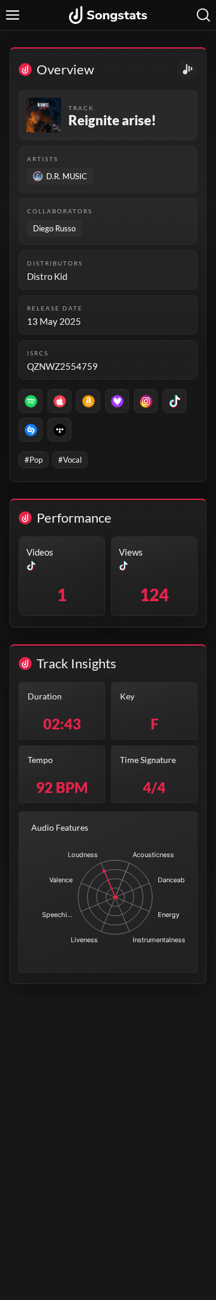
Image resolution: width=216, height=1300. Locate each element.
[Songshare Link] (187, 69)
